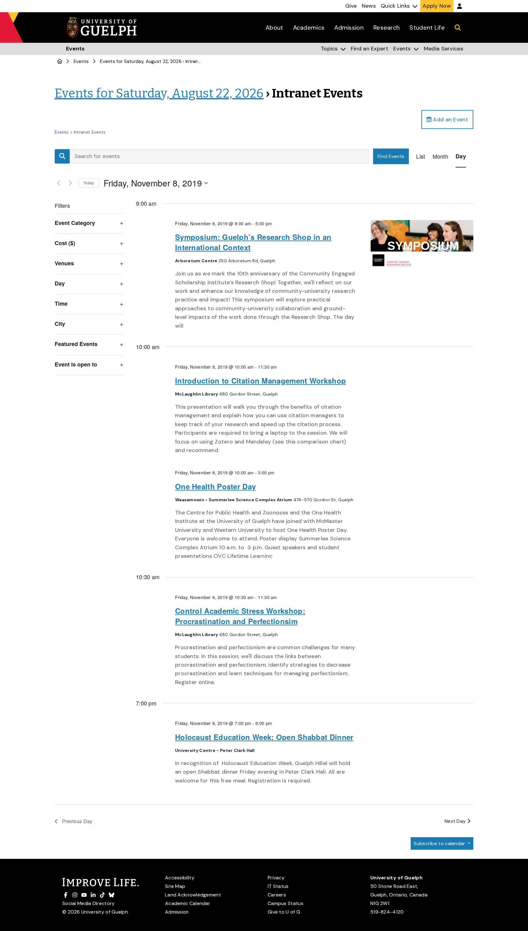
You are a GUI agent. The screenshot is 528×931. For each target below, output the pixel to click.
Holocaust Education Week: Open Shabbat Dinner (264, 737)
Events (81, 61)
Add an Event (449, 119)
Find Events (391, 156)
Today (88, 182)
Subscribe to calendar (440, 843)
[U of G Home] (59, 61)
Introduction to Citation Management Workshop (260, 380)
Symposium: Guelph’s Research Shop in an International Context (253, 242)
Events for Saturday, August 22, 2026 (141, 61)
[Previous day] (58, 183)
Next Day (456, 821)
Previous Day (77, 821)
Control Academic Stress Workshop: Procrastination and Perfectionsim (240, 615)
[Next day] (70, 183)
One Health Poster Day (215, 486)
